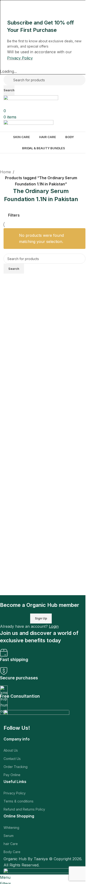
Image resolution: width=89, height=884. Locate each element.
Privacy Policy (15, 793)
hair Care (11, 844)
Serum (9, 836)
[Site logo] (31, 101)
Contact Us (12, 759)
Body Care (12, 852)
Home (5, 171)
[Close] (6, 6)
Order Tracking (16, 767)
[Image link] (36, 717)
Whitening (11, 828)
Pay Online (12, 775)
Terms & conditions (18, 801)
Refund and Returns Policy (24, 809)
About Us (11, 750)
